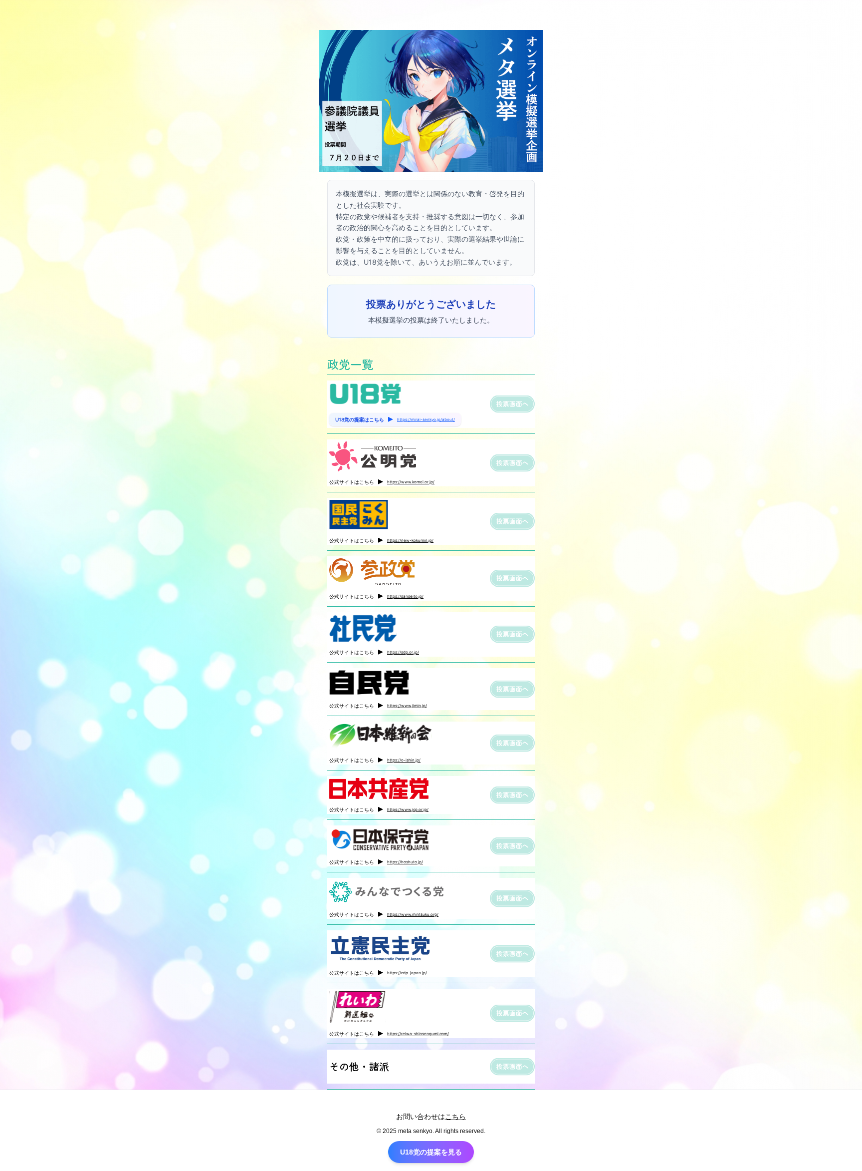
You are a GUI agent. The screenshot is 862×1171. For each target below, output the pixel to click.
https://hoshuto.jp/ (405, 861)
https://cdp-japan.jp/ (407, 972)
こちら (455, 1116)
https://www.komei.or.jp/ (410, 481)
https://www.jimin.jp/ (407, 705)
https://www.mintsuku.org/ (412, 914)
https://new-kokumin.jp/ (410, 540)
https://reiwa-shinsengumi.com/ (418, 1033)
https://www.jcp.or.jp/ (408, 809)
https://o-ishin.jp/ (404, 760)
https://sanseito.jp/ (405, 596)
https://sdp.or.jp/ (403, 652)
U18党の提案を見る (431, 1152)
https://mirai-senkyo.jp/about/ (426, 419)
